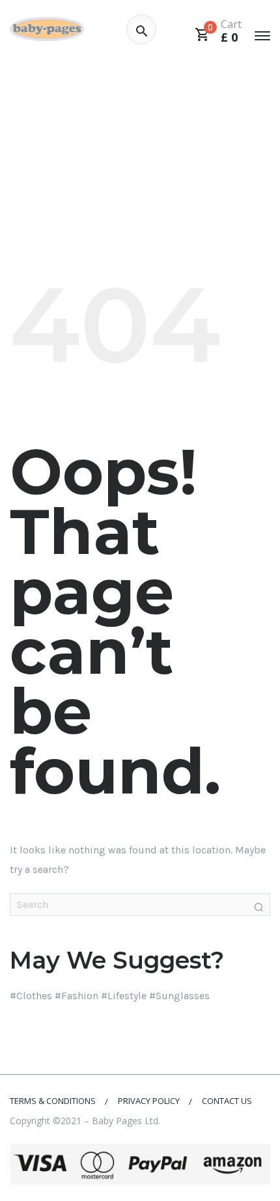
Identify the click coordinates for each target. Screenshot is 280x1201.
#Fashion (76, 995)
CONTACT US (227, 1101)
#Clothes (31, 995)
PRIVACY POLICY (149, 1101)
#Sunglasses (179, 995)
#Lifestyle (124, 995)
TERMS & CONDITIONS (53, 1101)
